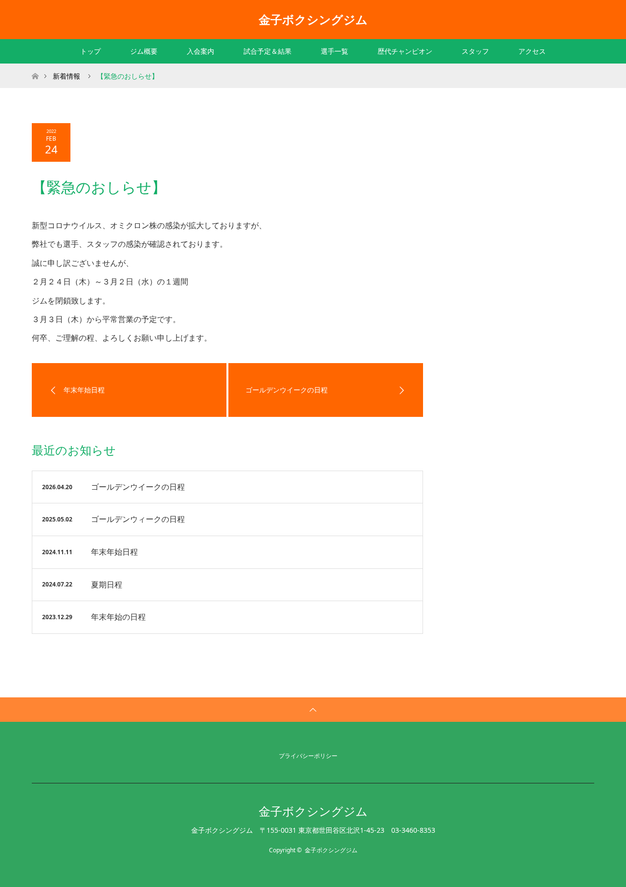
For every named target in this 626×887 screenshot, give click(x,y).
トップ (90, 51)
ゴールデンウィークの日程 (138, 519)
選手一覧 (334, 51)
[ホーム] (35, 67)
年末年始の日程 (118, 616)
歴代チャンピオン (405, 51)
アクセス (532, 51)
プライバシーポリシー (308, 756)
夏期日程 (106, 584)
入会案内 (200, 51)
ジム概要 (143, 51)
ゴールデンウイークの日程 (138, 486)
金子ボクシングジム (313, 19)
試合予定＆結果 (267, 51)
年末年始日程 (114, 551)
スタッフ (475, 51)
